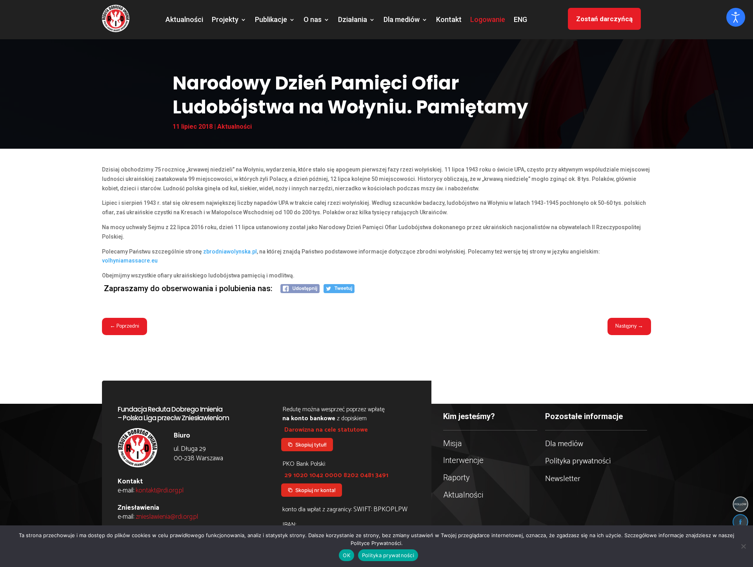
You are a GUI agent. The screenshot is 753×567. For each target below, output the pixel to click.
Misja (452, 443)
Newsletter (562, 478)
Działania (352, 20)
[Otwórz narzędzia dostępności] (735, 17)
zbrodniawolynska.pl (230, 251)
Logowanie (487, 20)
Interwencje (463, 460)
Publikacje (271, 20)
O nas (313, 20)
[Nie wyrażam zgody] (743, 546)
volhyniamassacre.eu (130, 260)
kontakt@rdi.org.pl (160, 490)
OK (346, 555)
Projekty (225, 20)
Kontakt (449, 20)
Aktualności (184, 20)
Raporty (456, 477)
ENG (520, 20)
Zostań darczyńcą (604, 19)
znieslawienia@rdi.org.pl (167, 516)
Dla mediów (402, 20)
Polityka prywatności (578, 461)
